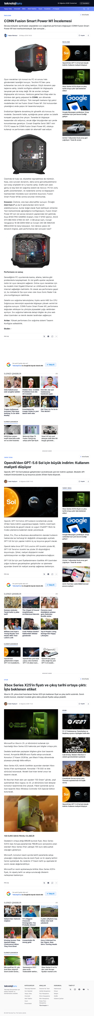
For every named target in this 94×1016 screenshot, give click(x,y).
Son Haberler (28, 991)
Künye (56, 991)
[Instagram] (75, 989)
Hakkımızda (57, 988)
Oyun (40, 9)
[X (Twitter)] (44, 336)
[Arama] (84, 9)
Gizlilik (56, 996)
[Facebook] (48, 336)
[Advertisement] (31, 350)
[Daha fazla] (56, 336)
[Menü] (88, 9)
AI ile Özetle (85, 14)
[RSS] (88, 989)
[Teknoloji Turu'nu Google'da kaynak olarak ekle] (31, 365)
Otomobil (17, 9)
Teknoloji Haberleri (30, 988)
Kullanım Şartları (59, 998)
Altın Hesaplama (44, 998)
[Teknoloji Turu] (13, 3)
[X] (70, 989)
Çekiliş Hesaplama (44, 991)
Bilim (24, 9)
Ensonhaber (28, 1003)
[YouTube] (84, 989)
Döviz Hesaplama (44, 996)
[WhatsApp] (52, 336)
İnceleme (47, 9)
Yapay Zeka (8, 9)
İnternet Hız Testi (44, 988)
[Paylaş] (88, 35)
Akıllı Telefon (32, 9)
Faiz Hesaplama (44, 993)
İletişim (56, 993)
